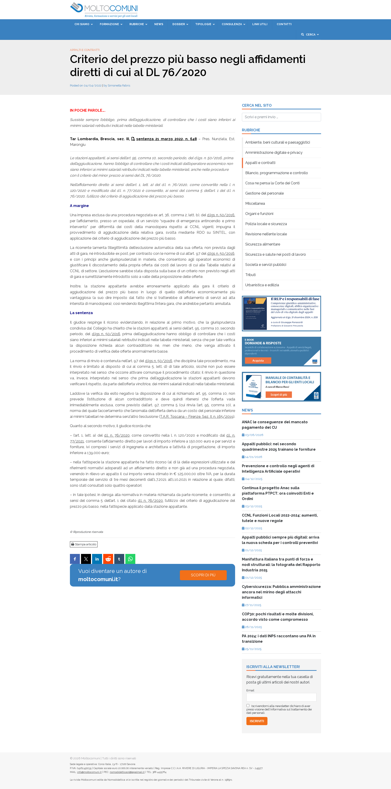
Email (250, 690)
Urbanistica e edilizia (262, 285)
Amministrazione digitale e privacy (274, 152)
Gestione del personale (264, 193)
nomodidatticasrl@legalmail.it (127, 772)
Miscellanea (255, 203)
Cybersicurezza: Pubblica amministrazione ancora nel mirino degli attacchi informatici (281, 592)
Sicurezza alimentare (262, 244)
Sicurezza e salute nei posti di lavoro (275, 254)
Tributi (250, 275)
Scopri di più (203, 575)
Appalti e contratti (85, 50)
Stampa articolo (85, 544)
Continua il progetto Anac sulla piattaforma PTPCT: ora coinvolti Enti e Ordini (278, 493)
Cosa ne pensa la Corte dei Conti (272, 183)
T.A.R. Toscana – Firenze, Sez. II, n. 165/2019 (196, 416)
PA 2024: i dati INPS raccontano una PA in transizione (279, 639)
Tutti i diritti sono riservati (119, 758)
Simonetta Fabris (119, 85)
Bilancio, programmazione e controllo (276, 173)
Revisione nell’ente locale (266, 234)
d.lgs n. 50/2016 (220, 253)
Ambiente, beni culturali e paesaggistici (277, 142)
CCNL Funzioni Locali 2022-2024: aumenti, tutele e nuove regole (280, 518)
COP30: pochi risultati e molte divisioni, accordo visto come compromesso (278, 617)
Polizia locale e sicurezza (266, 224)
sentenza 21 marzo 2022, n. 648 (166, 139)
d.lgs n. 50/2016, (221, 215)
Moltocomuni (90, 758)
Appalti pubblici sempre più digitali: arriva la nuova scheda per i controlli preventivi (280, 540)
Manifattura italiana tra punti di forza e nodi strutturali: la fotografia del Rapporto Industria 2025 (281, 564)
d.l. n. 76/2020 (116, 435)
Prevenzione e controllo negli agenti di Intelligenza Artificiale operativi (278, 469)
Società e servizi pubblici (265, 264)
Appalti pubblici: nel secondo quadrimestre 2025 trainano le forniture (279, 447)
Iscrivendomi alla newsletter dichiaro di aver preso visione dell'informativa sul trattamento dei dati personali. (279, 709)
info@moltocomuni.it (89, 772)
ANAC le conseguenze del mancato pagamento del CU (275, 425)
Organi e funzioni (259, 214)
